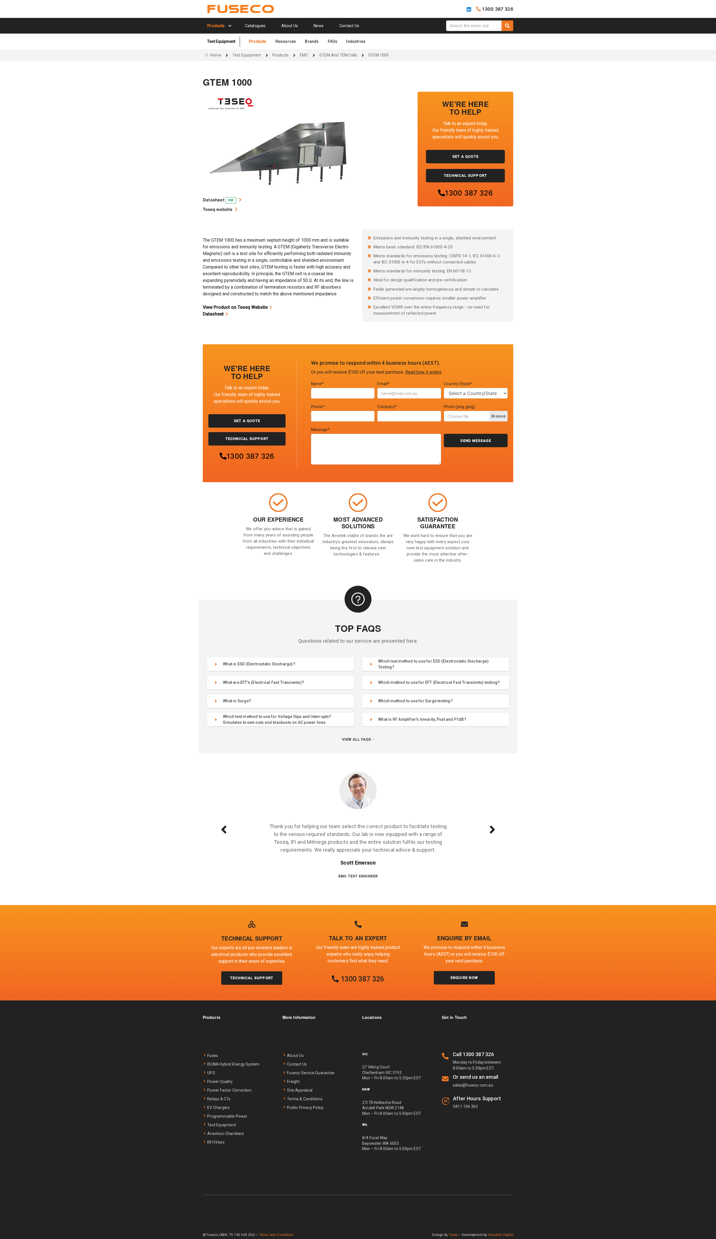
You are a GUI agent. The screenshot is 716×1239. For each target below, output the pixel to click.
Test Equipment (246, 55)
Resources (285, 41)
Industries (356, 41)
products (280, 55)
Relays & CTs (218, 1099)
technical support (465, 175)
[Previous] (224, 829)
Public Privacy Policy (305, 1107)
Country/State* (458, 383)
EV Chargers (218, 1107)
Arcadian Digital (500, 1235)
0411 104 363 (465, 1106)
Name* (317, 383)
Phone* (318, 406)
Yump (453, 1235)
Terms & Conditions (304, 1099)
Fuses (212, 1055)
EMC (304, 55)
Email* (383, 383)
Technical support (251, 978)
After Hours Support (477, 1098)
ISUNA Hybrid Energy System (233, 1064)
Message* (320, 429)
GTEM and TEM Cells (338, 55)
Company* (387, 406)
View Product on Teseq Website (235, 307)
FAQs (333, 41)
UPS (211, 1073)
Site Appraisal (299, 1090)
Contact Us (349, 25)
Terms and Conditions (276, 1235)
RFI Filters (216, 1142)
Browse (498, 416)
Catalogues (255, 25)
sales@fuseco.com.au (473, 1085)
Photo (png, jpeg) (459, 406)
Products (258, 41)
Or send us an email (475, 1077)
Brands (312, 41)
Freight (293, 1081)
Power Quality (220, 1081)
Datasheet (213, 314)
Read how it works (423, 372)
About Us (289, 25)
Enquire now (464, 978)
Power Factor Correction (229, 1090)
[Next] (492, 829)
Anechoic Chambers (225, 1133)
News (319, 25)
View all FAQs (356, 739)
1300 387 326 (469, 193)
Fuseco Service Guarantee (311, 1073)
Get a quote (465, 156)
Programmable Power (227, 1116)
